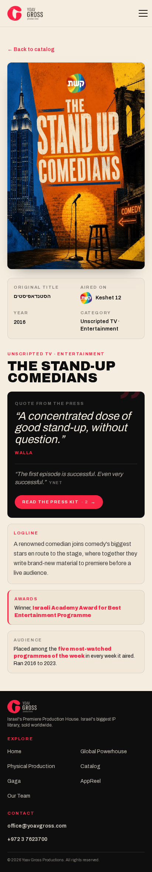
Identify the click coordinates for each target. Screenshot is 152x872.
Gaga (14, 781)
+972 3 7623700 (27, 839)
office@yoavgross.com (36, 826)
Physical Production (31, 766)
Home (14, 751)
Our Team (18, 796)
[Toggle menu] (139, 13)
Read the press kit (59, 502)
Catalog (90, 766)
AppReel (90, 781)
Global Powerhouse (103, 751)
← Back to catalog (31, 49)
